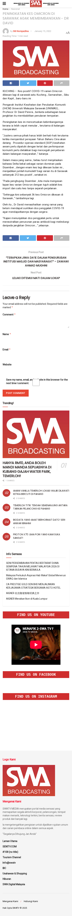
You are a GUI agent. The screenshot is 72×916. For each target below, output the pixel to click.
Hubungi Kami (31, 901)
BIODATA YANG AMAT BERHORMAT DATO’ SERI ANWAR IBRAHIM (39, 521)
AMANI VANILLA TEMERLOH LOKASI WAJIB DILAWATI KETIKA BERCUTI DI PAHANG (41, 492)
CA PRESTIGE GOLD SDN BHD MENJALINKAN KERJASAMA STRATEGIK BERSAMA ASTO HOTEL (33, 586)
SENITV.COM (10, 846)
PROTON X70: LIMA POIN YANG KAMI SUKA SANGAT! (36, 536)
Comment (9, 314)
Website (7, 364)
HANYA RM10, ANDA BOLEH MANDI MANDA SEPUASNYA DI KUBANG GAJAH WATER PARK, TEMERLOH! (27, 469)
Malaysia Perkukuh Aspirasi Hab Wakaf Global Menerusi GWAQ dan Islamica (36, 577)
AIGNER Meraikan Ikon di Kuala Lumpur (27, 599)
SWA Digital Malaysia (14, 884)
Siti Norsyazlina (21, 31)
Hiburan (7, 879)
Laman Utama (10, 841)
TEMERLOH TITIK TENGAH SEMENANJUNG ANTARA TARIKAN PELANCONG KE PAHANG (40, 507)
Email (7, 349)
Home (5, 9)
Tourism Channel (12, 857)
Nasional (15, 9)
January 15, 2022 (42, 31)
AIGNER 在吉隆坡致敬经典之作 (22, 593)
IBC (4, 868)
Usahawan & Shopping (15, 873)
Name (7, 334)
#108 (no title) (10, 852)
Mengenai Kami (10, 901)
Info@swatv (9, 863)
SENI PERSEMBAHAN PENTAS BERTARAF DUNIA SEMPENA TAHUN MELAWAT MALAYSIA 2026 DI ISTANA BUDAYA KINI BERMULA (32, 566)
